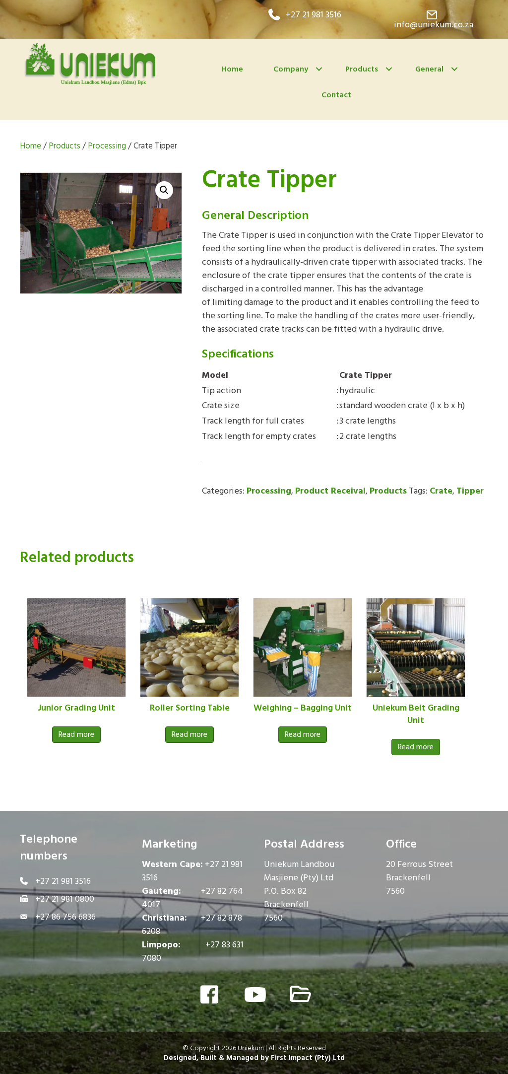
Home (232, 69)
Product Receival (330, 491)
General (429, 69)
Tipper (470, 491)
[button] (305, 14)
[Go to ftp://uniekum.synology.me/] (299, 995)
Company (290, 69)
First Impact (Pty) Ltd (308, 1058)
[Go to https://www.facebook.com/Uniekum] (209, 996)
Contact (336, 94)
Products (361, 69)
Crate (441, 491)
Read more (76, 734)
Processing (107, 146)
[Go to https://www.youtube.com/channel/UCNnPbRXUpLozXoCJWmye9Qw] (254, 995)
